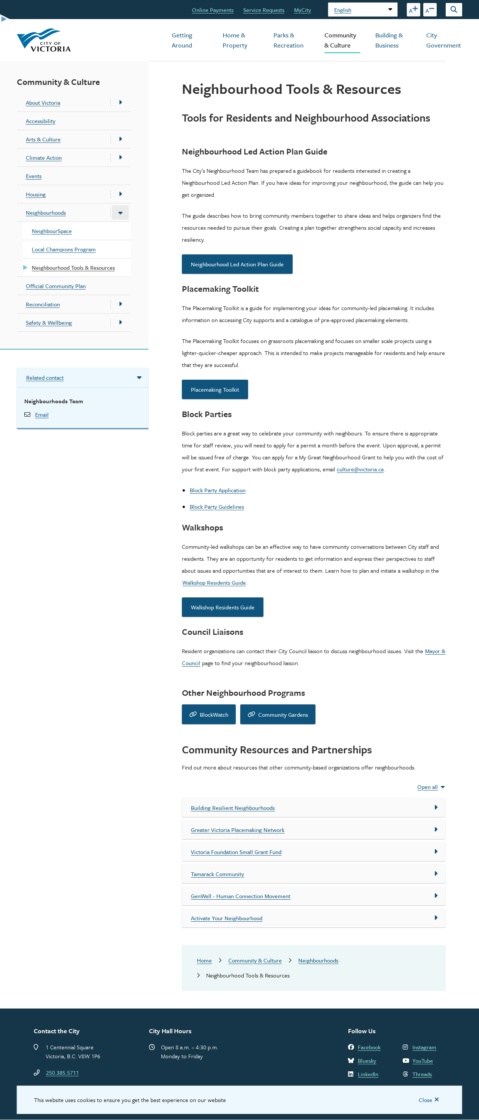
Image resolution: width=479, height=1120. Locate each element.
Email (42, 414)
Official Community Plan (56, 286)
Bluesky (367, 1060)
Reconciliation (43, 304)
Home (204, 960)
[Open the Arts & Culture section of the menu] (120, 139)
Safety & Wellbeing (49, 322)
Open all (427, 787)
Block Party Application (217, 490)
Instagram (424, 1047)
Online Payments (213, 10)
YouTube (422, 1060)
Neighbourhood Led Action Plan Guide (237, 264)
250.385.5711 (62, 1072)
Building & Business (389, 40)
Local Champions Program (64, 249)
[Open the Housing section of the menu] (120, 194)
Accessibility (40, 121)
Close (425, 1100)
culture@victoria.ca (360, 469)
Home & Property (235, 40)
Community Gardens (283, 714)
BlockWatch (214, 714)
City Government (443, 40)
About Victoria (43, 102)
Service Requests (263, 10)
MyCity (302, 10)
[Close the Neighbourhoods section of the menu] (120, 212)
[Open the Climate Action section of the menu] (120, 157)
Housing (36, 194)
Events (34, 176)
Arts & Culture (43, 139)
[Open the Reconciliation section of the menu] (120, 304)
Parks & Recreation (288, 40)
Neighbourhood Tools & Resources (73, 267)
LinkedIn (368, 1074)
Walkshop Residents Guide (214, 582)
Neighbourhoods (46, 212)
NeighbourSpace (52, 231)
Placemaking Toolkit (215, 389)
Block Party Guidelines (217, 506)
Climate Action (44, 157)
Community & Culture (340, 40)
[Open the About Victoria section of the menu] (120, 102)
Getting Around (182, 40)
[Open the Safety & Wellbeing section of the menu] (120, 322)
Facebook (369, 1047)
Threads (422, 1074)
